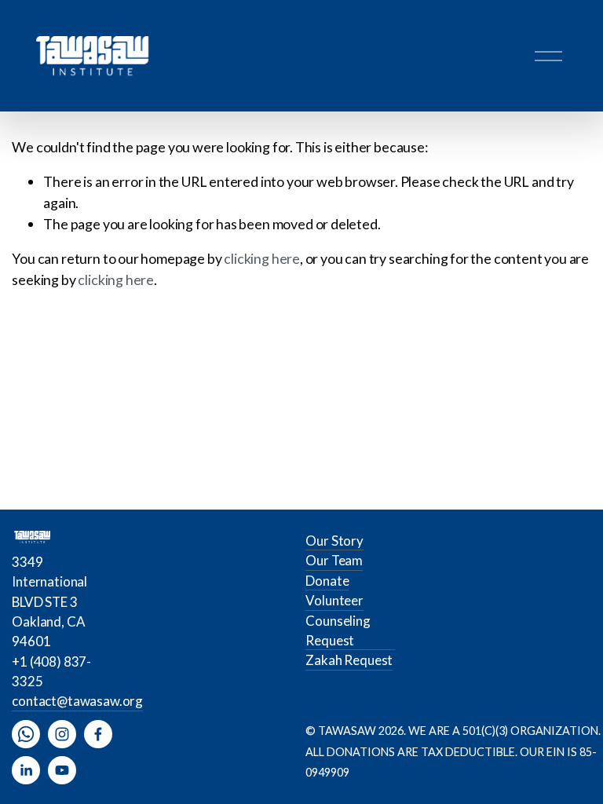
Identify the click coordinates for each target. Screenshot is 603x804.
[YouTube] (62, 770)
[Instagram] (62, 734)
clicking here (262, 258)
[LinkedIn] (26, 770)
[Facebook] (98, 734)
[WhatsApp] (26, 734)
